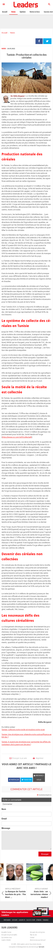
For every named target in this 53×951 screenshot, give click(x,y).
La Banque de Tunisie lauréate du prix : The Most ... (15, 893)
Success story (30, 920)
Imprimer (39, 758)
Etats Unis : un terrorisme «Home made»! (39, 893)
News (12, 33)
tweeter (47, 41)
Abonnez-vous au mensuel (37, 940)
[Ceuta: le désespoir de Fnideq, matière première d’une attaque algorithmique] (12, 871)
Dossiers (15, 920)
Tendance (46, 920)
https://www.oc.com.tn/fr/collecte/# (17, 437)
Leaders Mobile (6, 940)
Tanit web (41, 946)
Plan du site (33, 934)
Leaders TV (22, 920)
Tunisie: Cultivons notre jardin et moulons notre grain (23, 729)
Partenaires (7, 920)
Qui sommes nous (6, 937)
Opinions (39, 920)
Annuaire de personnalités (9, 934)
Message (6, 828)
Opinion (23, 11)
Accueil (4, 33)
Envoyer (45, 854)
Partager (39, 41)
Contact (32, 937)
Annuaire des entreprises (37, 932)
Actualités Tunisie (6, 932)
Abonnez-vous (39, 777)
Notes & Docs (35, 11)
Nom (4, 809)
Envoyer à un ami (19, 758)
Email (4, 818)
